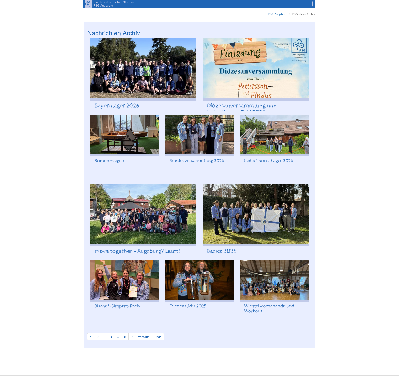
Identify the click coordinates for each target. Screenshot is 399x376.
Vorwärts (143, 337)
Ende (158, 337)
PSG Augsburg (277, 14)
